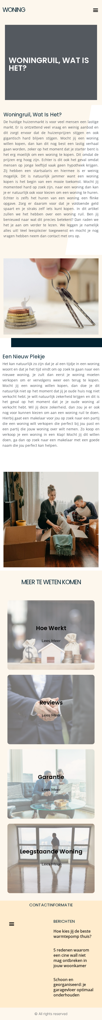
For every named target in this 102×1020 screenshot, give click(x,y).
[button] (95, 10)
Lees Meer (51, 640)
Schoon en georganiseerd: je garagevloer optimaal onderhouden (73, 987)
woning (13, 9)
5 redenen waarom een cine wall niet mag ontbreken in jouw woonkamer (71, 957)
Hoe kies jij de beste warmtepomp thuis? (72, 933)
